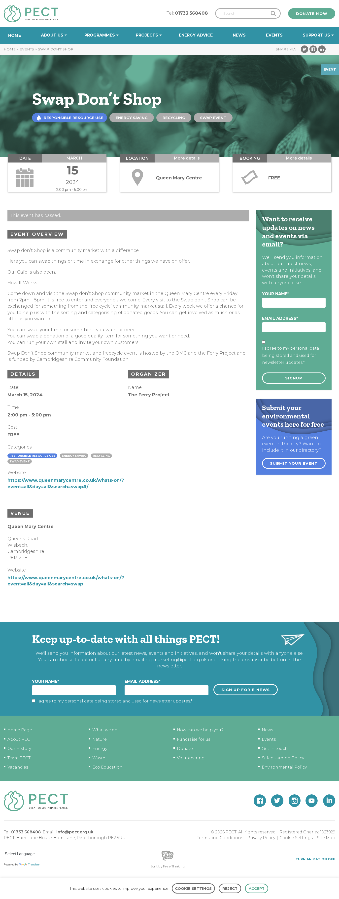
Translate (33, 864)
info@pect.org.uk (74, 832)
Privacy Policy (261, 837)
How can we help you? (200, 730)
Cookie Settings (296, 837)
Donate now (311, 13)
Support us (316, 35)
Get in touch (275, 748)
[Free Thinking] (167, 860)
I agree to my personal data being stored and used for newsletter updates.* (290, 355)
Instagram (294, 800)
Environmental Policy (284, 767)
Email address (280, 318)
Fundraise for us (193, 739)
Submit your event (293, 463)
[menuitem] (14, 35)
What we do (104, 730)
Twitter (304, 49)
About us (52, 35)
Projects (147, 35)
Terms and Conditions (220, 837)
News (239, 35)
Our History (19, 748)
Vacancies (17, 767)
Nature (99, 739)
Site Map (326, 837)
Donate (185, 748)
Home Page (19, 730)
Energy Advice (196, 35)
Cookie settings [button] (193, 888)
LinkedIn (322, 49)
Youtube (311, 800)
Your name (275, 293)
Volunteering (191, 758)
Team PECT (19, 758)
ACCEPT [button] (257, 888)
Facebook (313, 49)
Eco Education (107, 767)
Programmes (99, 35)
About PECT (19, 739)
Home (14, 35)
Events (274, 35)
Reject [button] (229, 888)
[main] (169, 333)
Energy (99, 748)
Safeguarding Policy (283, 758)
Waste (98, 758)
